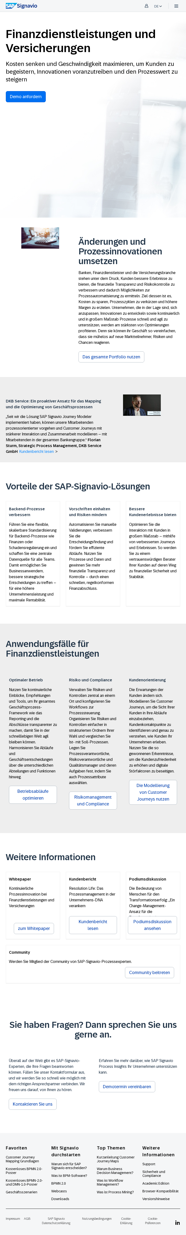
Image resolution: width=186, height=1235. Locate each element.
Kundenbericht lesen (36, 451)
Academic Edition (155, 1183)
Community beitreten (149, 972)
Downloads (60, 1199)
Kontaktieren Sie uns (33, 1104)
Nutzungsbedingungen (97, 1218)
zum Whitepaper (34, 928)
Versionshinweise (156, 1199)
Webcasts (59, 1191)
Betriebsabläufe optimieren (32, 795)
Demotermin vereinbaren (127, 1086)
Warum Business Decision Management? (115, 1171)
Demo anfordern (26, 96)
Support (148, 1164)
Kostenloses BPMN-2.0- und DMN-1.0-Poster (24, 1182)
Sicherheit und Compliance (153, 1174)
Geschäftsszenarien (21, 1192)
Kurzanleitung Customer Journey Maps (116, 1159)
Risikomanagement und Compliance (93, 800)
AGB (27, 1218)
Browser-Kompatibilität (160, 1191)
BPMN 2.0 (58, 1183)
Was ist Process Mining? (115, 1192)
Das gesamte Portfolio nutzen (111, 356)
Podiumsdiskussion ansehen (152, 925)
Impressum (13, 1218)
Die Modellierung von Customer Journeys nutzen (153, 792)
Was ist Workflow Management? (110, 1182)
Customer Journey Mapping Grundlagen (22, 1159)
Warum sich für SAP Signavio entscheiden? (69, 1166)
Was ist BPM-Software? (69, 1176)
